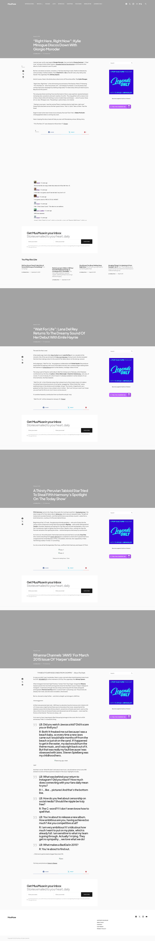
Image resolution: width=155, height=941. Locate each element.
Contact (99, 924)
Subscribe (87, 241)
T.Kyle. (68, 558)
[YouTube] (146, 916)
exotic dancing (55, 536)
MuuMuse (12, 4)
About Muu (100, 922)
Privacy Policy (101, 928)
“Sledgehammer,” (80, 512)
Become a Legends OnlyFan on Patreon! (121, 98)
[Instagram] (133, 4)
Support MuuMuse (102, 920)
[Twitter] (130, 4)
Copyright (100, 926)
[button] (139, 4)
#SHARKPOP (43, 679)
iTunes (65, 124)
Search (132, 63)
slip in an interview (61, 357)
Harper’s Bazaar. (52, 863)
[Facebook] (126, 4)
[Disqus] (61, 156)
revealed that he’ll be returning (65, 64)
